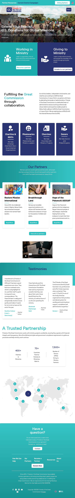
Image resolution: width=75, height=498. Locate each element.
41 (40, 401)
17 (38, 390)
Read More (9, 222)
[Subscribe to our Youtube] (22, 489)
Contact (37, 448)
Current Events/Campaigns (28, 3)
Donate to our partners (63, 69)
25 (58, 388)
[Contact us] (17, 492)
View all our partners (38, 233)
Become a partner (23, 67)
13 (16, 398)
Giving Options (62, 3)
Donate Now (37, 466)
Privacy (43, 492)
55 (14, 383)
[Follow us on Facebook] (13, 489)
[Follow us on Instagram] (16, 489)
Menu (69, 9)
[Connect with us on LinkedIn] (19, 489)
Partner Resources (9, 3)
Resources (51, 460)
